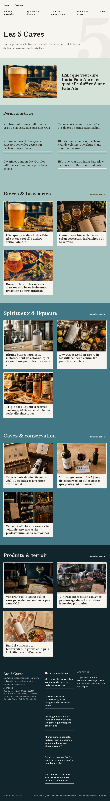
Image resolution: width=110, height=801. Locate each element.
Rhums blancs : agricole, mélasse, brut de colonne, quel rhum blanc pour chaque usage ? (79, 144)
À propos (8, 688)
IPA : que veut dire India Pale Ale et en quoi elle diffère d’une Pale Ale (81, 163)
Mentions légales (41, 796)
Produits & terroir (82, 13)
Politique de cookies (88, 796)
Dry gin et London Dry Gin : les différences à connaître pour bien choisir (25, 165)
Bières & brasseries (8, 13)
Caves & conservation (58, 13)
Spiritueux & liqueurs (33, 13)
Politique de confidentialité (64, 796)
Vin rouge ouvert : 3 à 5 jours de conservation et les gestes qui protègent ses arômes (24, 144)
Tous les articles (98, 195)
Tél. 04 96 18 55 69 (27, 699)
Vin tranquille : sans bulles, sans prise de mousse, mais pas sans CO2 (26, 126)
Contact (102, 11)
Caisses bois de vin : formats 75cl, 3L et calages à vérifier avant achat (81, 126)
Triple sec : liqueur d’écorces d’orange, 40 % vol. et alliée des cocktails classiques (91, 682)
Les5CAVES (21, 691)
